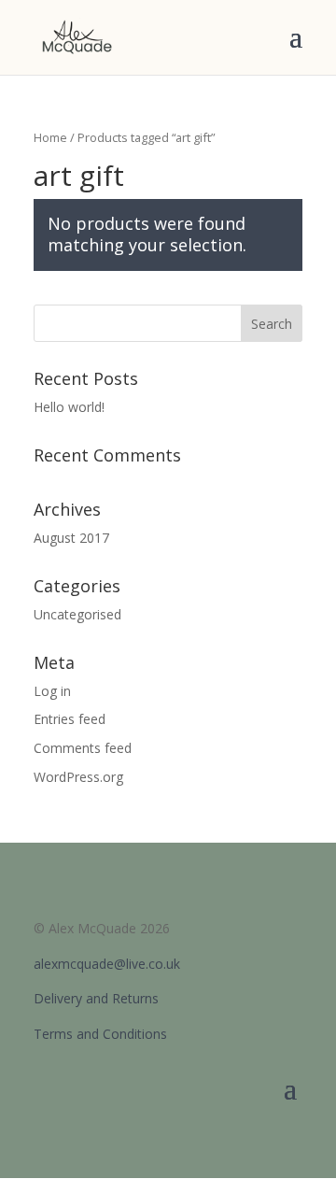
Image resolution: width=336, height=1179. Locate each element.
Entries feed (69, 719)
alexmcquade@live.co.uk (107, 964)
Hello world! (69, 407)
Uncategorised (77, 614)
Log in (52, 691)
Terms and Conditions (100, 1034)
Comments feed (83, 748)
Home (50, 137)
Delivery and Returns (96, 998)
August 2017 (71, 538)
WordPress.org (78, 777)
